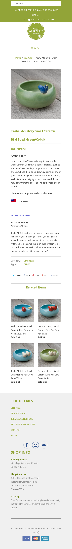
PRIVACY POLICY (19, 413)
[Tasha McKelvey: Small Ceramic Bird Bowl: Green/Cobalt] (36, 94)
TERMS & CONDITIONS (22, 418)
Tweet (18, 275)
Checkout (48, 20)
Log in (21, 20)
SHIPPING (16, 407)
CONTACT (15, 429)
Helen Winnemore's (28, 528)
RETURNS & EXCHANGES (23, 424)
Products (28, 57)
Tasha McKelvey (18, 148)
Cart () (35, 20)
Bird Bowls (29, 260)
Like (28, 275)
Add (46, 275)
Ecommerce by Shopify (46, 530)
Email (55, 275)
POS (40, 528)
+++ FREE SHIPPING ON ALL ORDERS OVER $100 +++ (36, 11)
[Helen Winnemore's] (36, 33)
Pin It (37, 275)
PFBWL (27, 264)
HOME (14, 435)
